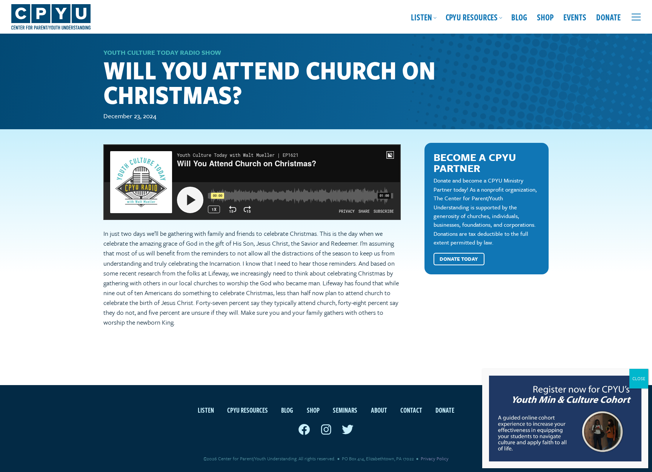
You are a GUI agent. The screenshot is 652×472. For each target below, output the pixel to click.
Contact (411, 410)
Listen (421, 16)
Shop (545, 16)
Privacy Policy (435, 458)
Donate (608, 16)
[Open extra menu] (636, 17)
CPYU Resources (472, 16)
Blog (519, 16)
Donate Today (459, 259)
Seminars (345, 410)
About (379, 410)
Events (574, 16)
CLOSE (638, 378)
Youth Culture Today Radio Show (162, 52)
